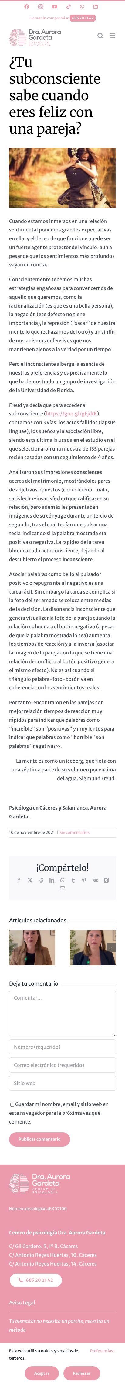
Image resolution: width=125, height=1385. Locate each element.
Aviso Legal (22, 1303)
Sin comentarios (74, 832)
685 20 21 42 (82, 18)
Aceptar (41, 1373)
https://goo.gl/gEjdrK (71, 414)
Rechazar (82, 1373)
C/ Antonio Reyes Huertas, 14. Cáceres (53, 1264)
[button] (13, 947)
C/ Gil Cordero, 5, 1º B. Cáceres (43, 1246)
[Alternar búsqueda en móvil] (100, 35)
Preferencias (101, 1350)
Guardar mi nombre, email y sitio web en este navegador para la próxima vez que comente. (59, 1113)
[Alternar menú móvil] (113, 35)
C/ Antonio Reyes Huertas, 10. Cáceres (53, 1255)
